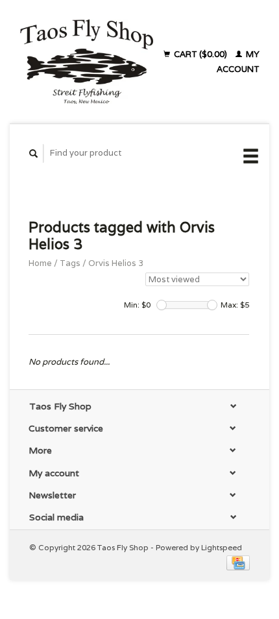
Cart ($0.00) (200, 54)
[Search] (33, 153)
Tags (70, 263)
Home (40, 263)
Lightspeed (221, 547)
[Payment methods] (238, 562)
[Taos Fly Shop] (86, 61)
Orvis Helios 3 (115, 263)
